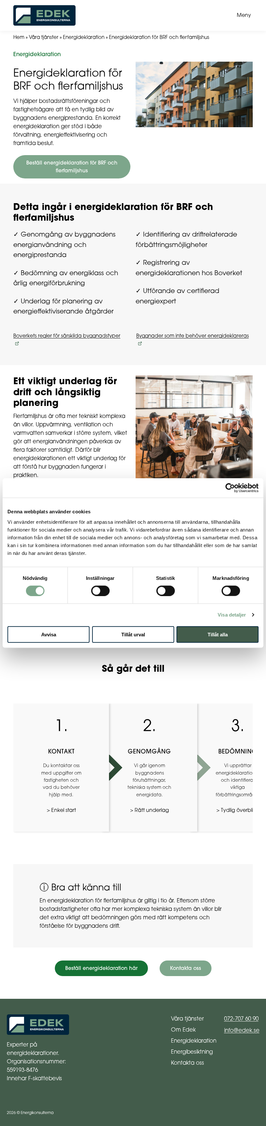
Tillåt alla (218, 634)
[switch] (100, 590)
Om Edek (183, 1029)
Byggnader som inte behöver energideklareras (192, 336)
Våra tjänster (43, 37)
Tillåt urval (133, 634)
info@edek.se (242, 1030)
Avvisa (48, 634)
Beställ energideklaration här (101, 968)
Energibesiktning (192, 1051)
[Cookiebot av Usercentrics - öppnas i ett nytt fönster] (230, 488)
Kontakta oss (185, 968)
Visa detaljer (232, 615)
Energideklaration (83, 37)
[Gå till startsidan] (119, 15)
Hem (18, 37)
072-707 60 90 (241, 1018)
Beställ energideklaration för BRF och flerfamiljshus (71, 167)
